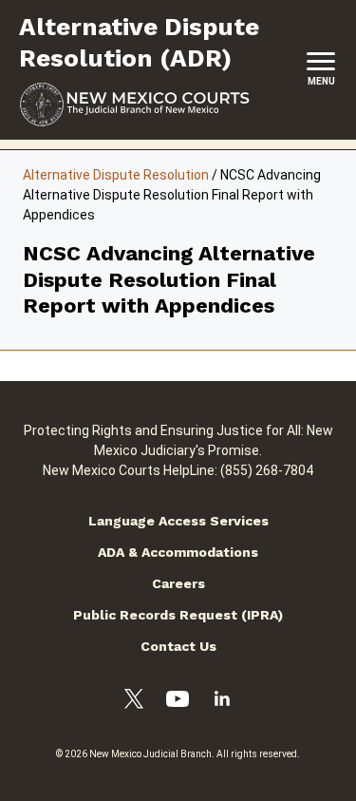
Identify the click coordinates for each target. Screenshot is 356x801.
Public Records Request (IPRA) (178, 614)
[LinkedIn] (222, 701)
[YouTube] (177, 701)
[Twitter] (133, 702)
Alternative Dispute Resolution (116, 174)
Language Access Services (178, 520)
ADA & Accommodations (178, 552)
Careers (178, 583)
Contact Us (178, 646)
